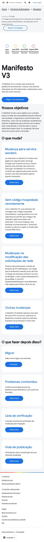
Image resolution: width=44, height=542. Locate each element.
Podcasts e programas (9, 503)
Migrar (9, 353)
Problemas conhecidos (21, 382)
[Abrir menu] (3, 2)
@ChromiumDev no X (9, 513)
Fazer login (37, 3)
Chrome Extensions (19, 9)
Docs (4, 9)
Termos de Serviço (8, 532)
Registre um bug (7, 480)
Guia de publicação (18, 447)
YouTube (4, 516)
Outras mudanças (17, 308)
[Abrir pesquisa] (25, 2)
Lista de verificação (18, 416)
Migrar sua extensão (15, 99)
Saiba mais (14, 182)
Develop (37, 9)
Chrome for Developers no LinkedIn (14, 520)
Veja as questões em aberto (11, 484)
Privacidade (20, 532)
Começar (14, 364)
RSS (3, 523)
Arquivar (5, 500)
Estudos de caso (7, 496)
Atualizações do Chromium (11, 493)
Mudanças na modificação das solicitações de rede (19, 257)
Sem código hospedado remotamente (21, 202)
